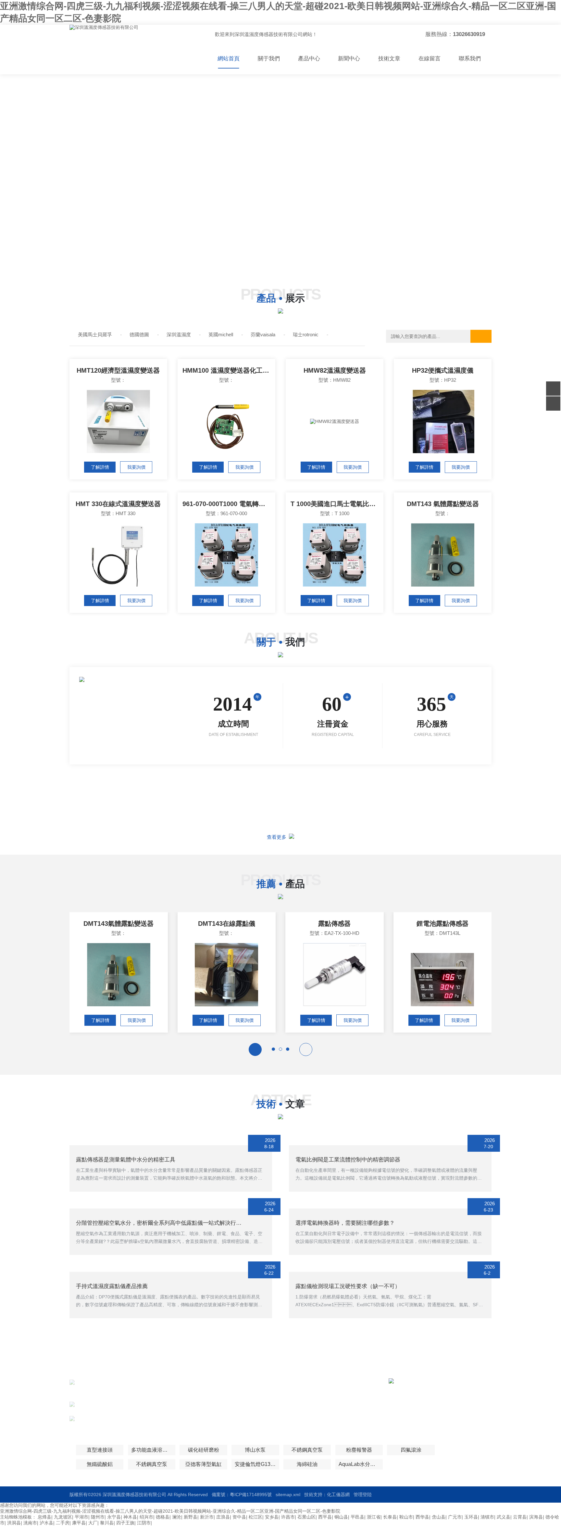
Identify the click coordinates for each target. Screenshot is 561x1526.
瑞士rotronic (305, 334)
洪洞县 (14, 1522)
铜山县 (341, 1517)
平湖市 (81, 1517)
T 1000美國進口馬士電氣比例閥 (336, 503)
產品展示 (242, 1394)
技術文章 (389, 59)
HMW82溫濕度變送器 (335, 370)
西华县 (422, 1517)
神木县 (130, 1517)
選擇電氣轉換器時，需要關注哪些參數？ (345, 1223)
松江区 (255, 1517)
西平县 (325, 1517)
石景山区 (306, 1517)
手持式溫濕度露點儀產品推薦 (112, 1286)
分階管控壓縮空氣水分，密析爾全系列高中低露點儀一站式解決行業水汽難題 (170, 1223)
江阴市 (144, 1522)
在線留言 (429, 59)
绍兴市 (146, 1517)
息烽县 (44, 1517)
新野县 (190, 1517)
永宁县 (114, 1517)
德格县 (162, 1517)
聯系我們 (470, 59)
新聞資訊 (297, 1394)
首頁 (238, 1382)
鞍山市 (406, 1517)
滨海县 (536, 1517)
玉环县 (471, 1517)
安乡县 (272, 1517)
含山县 (438, 1517)
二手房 (62, 1522)
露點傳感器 (334, 923)
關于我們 (269, 59)
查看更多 (278, 837)
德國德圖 (139, 334)
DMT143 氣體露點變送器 (443, 503)
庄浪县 (223, 1517)
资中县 (239, 1517)
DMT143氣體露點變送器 (118, 923)
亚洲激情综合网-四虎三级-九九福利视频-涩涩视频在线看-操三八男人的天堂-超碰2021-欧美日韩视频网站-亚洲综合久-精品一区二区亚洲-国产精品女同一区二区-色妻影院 (170, 1511)
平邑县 (357, 1517)
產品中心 (309, 59)
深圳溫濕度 (179, 334)
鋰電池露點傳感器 (442, 923)
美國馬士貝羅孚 (95, 334)
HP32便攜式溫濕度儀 (442, 370)
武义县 (503, 1517)
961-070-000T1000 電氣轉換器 (227, 503)
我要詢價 (136, 467)
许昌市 (288, 1517)
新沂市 (207, 1517)
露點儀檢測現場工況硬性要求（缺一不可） (347, 1286)
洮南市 (30, 1522)
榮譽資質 (297, 1406)
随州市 (98, 1517)
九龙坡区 (63, 1517)
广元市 (455, 1517)
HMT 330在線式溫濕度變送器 (118, 503)
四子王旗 (125, 1522)
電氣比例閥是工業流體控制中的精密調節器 (347, 1160)
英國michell (220, 334)
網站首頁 (229, 59)
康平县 (79, 1522)
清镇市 (487, 1517)
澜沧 (176, 1517)
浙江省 (373, 1517)
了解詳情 (100, 467)
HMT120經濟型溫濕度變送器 (118, 370)
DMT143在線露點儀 (226, 923)
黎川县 (107, 1522)
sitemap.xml (288, 1494)
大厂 (92, 1522)
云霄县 (520, 1517)
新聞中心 (349, 59)
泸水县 (46, 1522)
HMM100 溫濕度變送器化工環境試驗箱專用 (228, 370)
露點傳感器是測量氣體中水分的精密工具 (125, 1160)
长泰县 (390, 1517)
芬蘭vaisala (263, 334)
